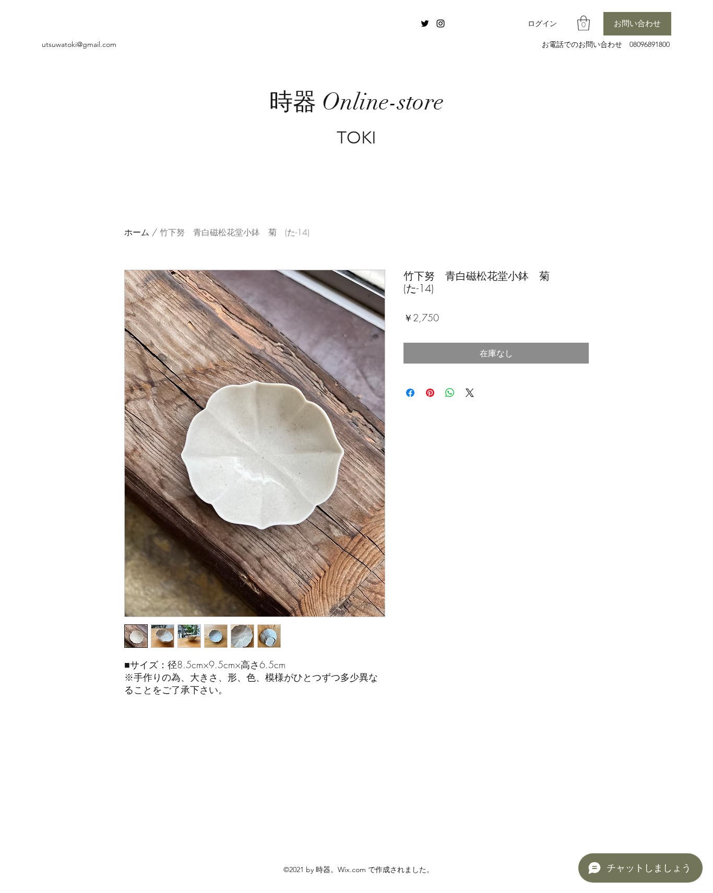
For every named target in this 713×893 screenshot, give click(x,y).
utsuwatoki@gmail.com (79, 44)
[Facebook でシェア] (410, 393)
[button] (583, 23)
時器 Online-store (356, 102)
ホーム (136, 232)
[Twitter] (425, 23)
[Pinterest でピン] (430, 393)
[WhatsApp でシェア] (450, 393)
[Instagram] (440, 23)
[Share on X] (470, 393)
